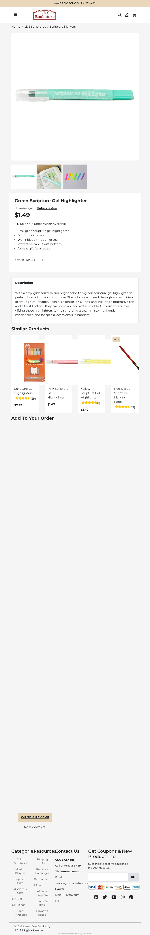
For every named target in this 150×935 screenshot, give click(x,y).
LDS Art (17, 898)
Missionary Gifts (20, 890)
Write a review (47, 208)
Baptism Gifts (20, 881)
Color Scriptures (20, 861)
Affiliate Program (42, 893)
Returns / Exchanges (42, 871)
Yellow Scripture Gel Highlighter (90, 393)
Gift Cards (40, 879)
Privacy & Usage (42, 912)
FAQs (37, 885)
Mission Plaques (20, 871)
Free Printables (20, 912)
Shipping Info (42, 861)
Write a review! (35, 817)
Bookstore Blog (42, 903)
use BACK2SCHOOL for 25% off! (74, 3)
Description (24, 283)
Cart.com (86, 933)
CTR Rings (18, 905)
